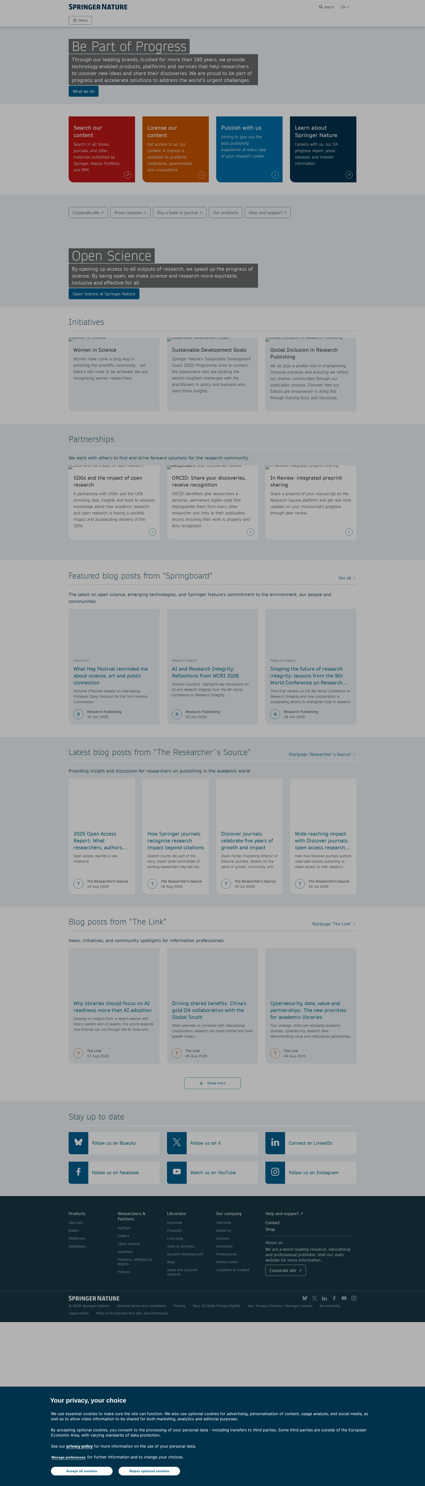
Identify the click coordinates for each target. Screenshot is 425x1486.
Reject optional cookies (149, 1471)
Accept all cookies (81, 1471)
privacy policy (79, 1446)
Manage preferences (68, 1457)
